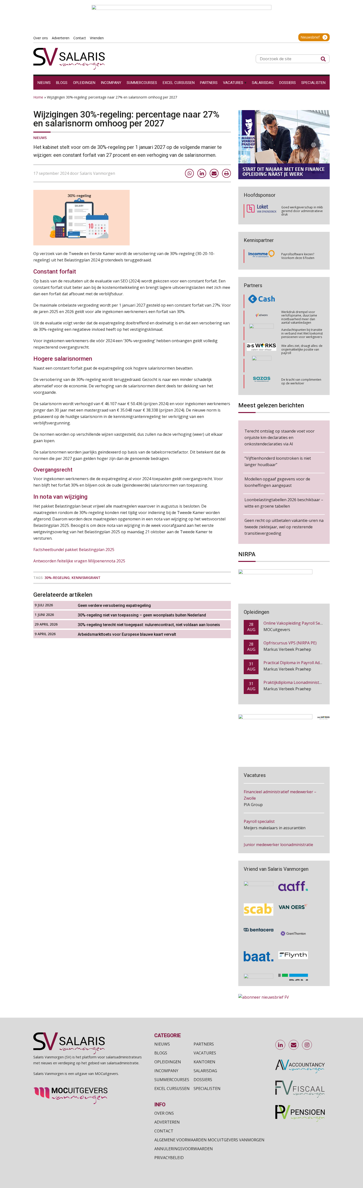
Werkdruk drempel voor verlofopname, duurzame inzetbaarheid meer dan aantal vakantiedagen (299, 301)
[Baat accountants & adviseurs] (258, 953)
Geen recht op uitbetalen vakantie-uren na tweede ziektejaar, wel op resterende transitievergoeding (283, 527)
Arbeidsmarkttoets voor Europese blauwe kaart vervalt (127, 634)
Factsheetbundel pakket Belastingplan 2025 (73, 549)
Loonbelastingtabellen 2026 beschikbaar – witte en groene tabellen (283, 503)
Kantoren (204, 1062)
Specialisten (207, 1088)
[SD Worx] (261, 301)
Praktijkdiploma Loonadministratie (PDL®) (302, 682)
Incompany (166, 1070)
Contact (163, 1131)
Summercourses (171, 1079)
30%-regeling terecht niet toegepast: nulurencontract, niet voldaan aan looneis (149, 624)
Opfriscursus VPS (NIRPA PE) (290, 642)
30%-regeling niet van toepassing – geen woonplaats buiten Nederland (142, 615)
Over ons (164, 1113)
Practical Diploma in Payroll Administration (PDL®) (310, 662)
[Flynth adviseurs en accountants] (293, 953)
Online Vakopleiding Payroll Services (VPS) (302, 623)
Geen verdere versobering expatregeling (114, 605)
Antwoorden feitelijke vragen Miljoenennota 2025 (79, 561)
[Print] (226, 173)
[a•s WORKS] (261, 333)
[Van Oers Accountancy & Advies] (293, 906)
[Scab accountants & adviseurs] (258, 906)
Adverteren (167, 1122)
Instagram (307, 1045)
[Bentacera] (258, 930)
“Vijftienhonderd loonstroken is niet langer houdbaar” (277, 461)
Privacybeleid (169, 1157)
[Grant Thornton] (293, 930)
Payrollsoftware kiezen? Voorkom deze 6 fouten (297, 256)
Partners (204, 1044)
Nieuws (40, 137)
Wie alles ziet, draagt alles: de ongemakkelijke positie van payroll (302, 333)
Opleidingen (167, 1062)
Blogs (160, 1053)
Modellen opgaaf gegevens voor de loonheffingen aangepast (277, 482)
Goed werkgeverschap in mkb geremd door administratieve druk (302, 211)
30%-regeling (57, 577)
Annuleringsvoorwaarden (183, 1148)
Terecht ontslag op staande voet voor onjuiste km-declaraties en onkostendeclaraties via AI (279, 437)
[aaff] (293, 883)
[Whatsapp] (189, 173)
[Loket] (261, 211)
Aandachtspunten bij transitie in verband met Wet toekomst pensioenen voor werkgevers (302, 317)
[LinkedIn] (201, 173)
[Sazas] (261, 366)
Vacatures (205, 1053)
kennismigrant (86, 577)
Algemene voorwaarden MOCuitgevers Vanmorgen (209, 1140)
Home (38, 97)
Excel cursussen (172, 1088)
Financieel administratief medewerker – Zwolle (280, 782)
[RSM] (293, 977)
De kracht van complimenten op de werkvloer (301, 365)
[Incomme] (261, 256)
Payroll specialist (259, 809)
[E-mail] (214, 173)
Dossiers (203, 1079)
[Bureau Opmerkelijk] (261, 381)
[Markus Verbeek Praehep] (261, 349)
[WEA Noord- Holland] (258, 883)
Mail (294, 1045)
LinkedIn (280, 1045)
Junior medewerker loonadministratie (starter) (278, 835)
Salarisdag (205, 1070)
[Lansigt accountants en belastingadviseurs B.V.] (258, 977)
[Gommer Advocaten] (261, 317)
